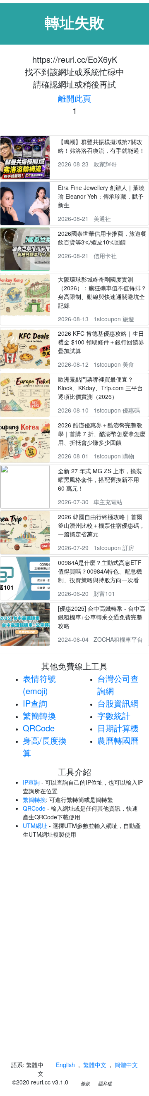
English (65, 1064)
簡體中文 (126, 1064)
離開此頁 (74, 98)
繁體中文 (94, 1064)
